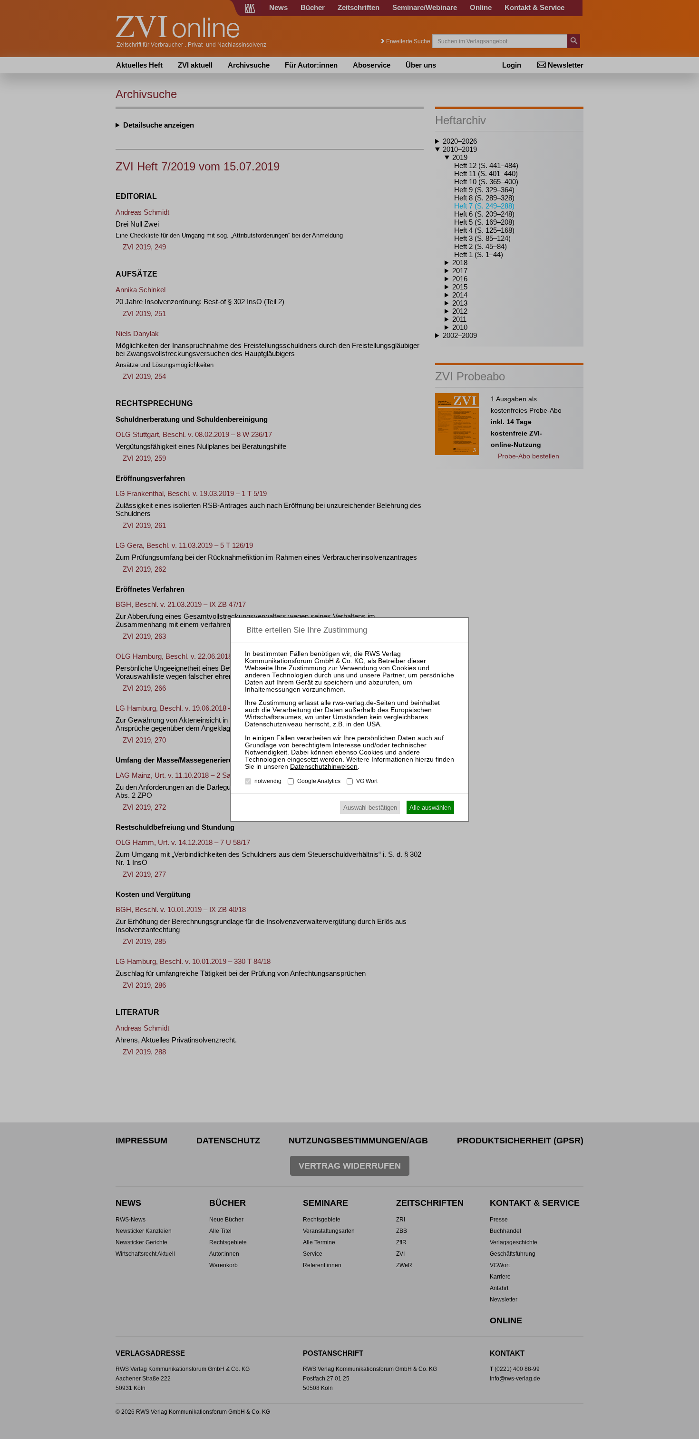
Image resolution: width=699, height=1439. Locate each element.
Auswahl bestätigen (370, 807)
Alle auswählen (430, 807)
